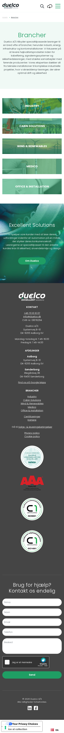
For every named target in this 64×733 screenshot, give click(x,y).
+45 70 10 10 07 (32, 313)
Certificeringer (32, 416)
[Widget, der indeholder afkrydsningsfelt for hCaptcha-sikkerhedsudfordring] (25, 662)
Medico (32, 407)
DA (57, 730)
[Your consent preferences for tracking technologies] (5, 728)
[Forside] (32, 296)
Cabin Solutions (32, 400)
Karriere (32, 420)
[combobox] (54, 730)
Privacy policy (32, 433)
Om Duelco (32, 260)
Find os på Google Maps (32, 382)
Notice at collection (15, 729)
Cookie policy (32, 436)
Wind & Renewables (32, 403)
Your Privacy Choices (25, 723)
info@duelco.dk (32, 316)
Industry (32, 396)
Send (32, 674)
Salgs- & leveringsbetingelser (35, 427)
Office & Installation (32, 410)
